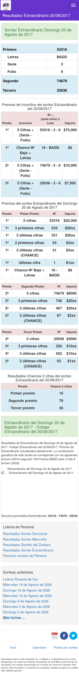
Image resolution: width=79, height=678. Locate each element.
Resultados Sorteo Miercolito (25, 539)
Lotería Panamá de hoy (20, 578)
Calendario (39, 647)
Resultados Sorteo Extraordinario (28, 549)
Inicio (13, 647)
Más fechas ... (14, 617)
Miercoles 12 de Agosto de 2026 (27, 595)
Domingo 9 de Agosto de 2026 (25, 600)
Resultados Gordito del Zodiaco (27, 544)
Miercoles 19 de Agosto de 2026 (27, 584)
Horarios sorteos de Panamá (24, 555)
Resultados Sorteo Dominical (25, 533)
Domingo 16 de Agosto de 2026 (26, 590)
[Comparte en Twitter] (73, 635)
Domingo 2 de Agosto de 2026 (25, 611)
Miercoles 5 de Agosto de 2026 (26, 606)
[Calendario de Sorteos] (54, 635)
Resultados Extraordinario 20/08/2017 (36, 15)
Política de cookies (66, 647)
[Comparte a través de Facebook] (64, 635)
